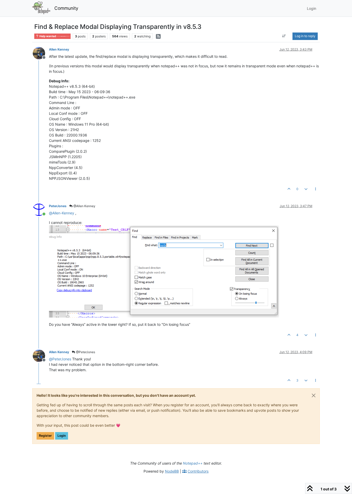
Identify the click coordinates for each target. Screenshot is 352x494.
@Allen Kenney (84, 206)
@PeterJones (85, 352)
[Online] (41, 209)
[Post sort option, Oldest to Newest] (284, 36)
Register (45, 436)
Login (61, 436)
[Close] (314, 395)
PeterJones (57, 206)
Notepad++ (193, 463)
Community (66, 8)
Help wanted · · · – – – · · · (54, 36)
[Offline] (41, 53)
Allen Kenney (59, 49)
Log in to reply (305, 36)
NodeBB (172, 471)
